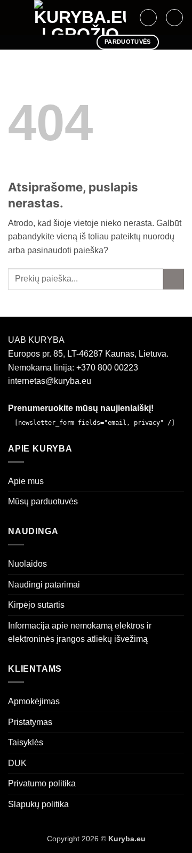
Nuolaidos (27, 563)
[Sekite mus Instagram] (54, 42)
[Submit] (173, 279)
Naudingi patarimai (44, 584)
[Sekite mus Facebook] (40, 42)
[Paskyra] (148, 17)
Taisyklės (25, 742)
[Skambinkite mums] (82, 42)
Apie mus (26, 481)
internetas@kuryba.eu (49, 380)
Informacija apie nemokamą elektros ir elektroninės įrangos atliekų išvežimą (79, 632)
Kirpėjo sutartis (36, 604)
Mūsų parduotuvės (43, 501)
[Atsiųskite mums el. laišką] (68, 42)
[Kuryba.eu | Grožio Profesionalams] (80, 17)
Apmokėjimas (34, 701)
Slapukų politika (38, 804)
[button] (14, 17)
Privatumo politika (42, 783)
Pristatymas (30, 722)
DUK (17, 763)
